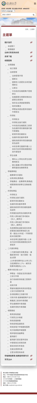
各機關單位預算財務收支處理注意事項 (22, 98)
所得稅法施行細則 (19, 122)
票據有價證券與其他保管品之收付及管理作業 (20, 289)
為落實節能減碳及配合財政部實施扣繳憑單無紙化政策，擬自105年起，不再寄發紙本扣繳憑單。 (21, 232)
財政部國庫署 (15, 320)
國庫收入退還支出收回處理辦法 (22, 83)
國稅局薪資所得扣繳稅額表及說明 (22, 141)
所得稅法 (15, 119)
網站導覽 (8, 8)
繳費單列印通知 (16, 175)
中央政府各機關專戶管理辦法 (22, 92)
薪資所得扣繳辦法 (19, 134)
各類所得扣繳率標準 (20, 137)
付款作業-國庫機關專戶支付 (21, 297)
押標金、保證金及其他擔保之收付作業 (20, 274)
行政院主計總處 (16, 317)
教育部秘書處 (15, 314)
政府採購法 (16, 106)
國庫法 (14, 79)
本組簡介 (11, 46)
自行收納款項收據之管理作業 (20, 280)
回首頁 (3, 8)
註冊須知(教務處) (17, 178)
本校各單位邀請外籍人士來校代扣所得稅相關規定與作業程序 (22, 149)
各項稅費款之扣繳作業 (19, 294)
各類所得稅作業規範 (18, 307)
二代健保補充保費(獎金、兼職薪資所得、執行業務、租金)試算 (21, 255)
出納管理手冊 (17, 75)
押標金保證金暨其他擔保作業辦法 (22, 110)
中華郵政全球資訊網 (18, 342)
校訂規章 (13, 68)
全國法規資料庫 (16, 349)
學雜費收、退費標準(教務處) (21, 181)
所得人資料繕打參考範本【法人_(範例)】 (20, 217)
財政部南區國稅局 (17, 323)
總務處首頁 (26, 8)
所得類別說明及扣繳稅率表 (20, 213)
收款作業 (13, 285)
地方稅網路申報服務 (18, 330)
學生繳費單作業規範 (18, 303)
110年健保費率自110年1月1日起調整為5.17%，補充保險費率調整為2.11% (21, 263)
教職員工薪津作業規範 (19, 300)
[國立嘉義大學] (9, 3)
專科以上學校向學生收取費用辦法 (22, 160)
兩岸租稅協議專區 (17, 333)
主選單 (32, 29)
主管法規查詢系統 (17, 352)
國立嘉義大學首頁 (17, 8)
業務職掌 (11, 49)
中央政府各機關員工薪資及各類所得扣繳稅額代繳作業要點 (22, 128)
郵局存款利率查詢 (17, 346)
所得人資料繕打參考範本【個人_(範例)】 (20, 223)
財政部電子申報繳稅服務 (20, 327)
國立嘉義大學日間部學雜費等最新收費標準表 (22, 166)
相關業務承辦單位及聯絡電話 (20, 186)
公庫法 (14, 88)
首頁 (26, 29)
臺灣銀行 (13, 336)
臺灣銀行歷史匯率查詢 (19, 339)
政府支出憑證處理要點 (21, 102)
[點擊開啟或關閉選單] (35, 3)
